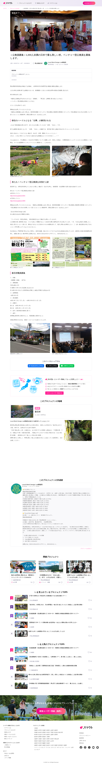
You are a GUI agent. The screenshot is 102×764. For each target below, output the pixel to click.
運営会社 (81, 743)
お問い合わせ (82, 740)
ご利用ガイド (7, 745)
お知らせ (6, 755)
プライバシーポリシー (84, 735)
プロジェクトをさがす (9, 730)
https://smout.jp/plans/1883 (17, 201)
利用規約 (81, 733)
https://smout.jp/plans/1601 (17, 195)
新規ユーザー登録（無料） (51, 711)
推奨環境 (81, 738)
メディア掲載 (7, 757)
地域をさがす (7, 732)
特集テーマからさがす (9, 734)
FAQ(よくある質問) (9, 753)
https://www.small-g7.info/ (29, 491)
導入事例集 (7, 747)
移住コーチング (8, 738)
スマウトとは (7, 727)
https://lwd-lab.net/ (27, 517)
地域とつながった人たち (10, 736)
